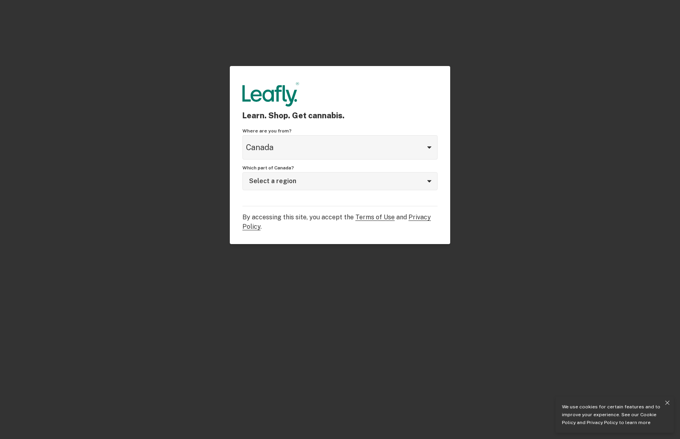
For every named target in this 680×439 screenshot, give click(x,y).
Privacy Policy (602, 422)
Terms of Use (375, 217)
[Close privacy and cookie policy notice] (667, 403)
